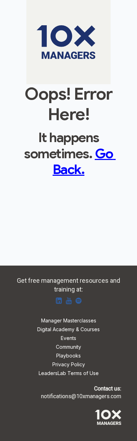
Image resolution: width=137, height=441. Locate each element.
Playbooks (68, 356)
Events (68, 338)
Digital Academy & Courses (68, 329)
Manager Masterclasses (68, 320)
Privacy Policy (68, 364)
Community (68, 347)
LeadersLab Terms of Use (69, 373)
